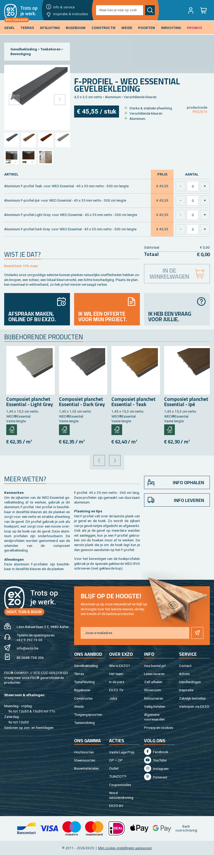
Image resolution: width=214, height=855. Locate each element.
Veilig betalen (154, 706)
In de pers (116, 682)
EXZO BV (116, 806)
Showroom (152, 690)
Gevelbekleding (23, 49)
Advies (184, 674)
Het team (116, 674)
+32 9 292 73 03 (30, 640)
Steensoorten (84, 760)
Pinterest (159, 777)
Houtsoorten (84, 752)
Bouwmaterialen (86, 768)
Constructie (83, 698)
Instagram (160, 768)
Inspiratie (186, 690)
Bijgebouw (82, 690)
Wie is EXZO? (119, 666)
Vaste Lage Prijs (121, 752)
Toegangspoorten (88, 714)
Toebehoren (50, 49)
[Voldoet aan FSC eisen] (11, 429)
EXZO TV (116, 690)
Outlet (114, 768)
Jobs (113, 698)
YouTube (159, 760)
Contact (185, 666)
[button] (191, 10)
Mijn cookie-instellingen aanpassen (125, 848)
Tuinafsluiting (84, 682)
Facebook (160, 752)
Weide (79, 706)
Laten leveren (154, 674)
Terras (79, 674)
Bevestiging (20, 54)
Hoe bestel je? (155, 666)
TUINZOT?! (117, 776)
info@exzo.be (27, 648)
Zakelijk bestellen (192, 698)
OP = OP (116, 760)
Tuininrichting (84, 723)
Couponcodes (120, 785)
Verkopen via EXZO (194, 706)
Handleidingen (190, 682)
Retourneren (153, 698)
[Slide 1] (11, 139)
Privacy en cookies (158, 727)
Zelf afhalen (153, 682)
